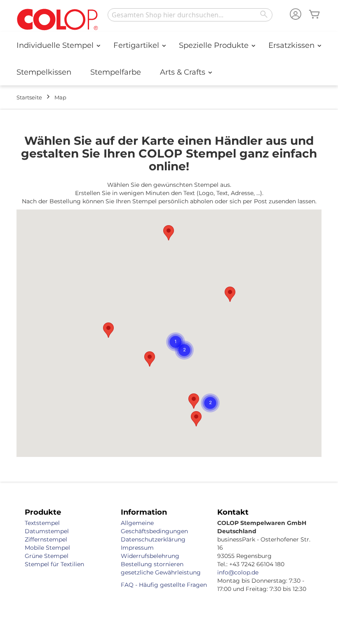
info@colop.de (237, 572)
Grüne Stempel (46, 556)
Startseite (29, 97)
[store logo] (57, 20)
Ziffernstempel (46, 539)
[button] (193, 401)
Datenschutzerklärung (153, 539)
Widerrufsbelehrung (150, 556)
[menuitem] (55, 45)
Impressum (137, 547)
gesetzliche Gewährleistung (161, 572)
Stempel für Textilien (54, 564)
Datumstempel (47, 531)
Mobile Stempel (47, 547)
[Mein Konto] (295, 15)
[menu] (169, 58)
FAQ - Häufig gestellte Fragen (164, 584)
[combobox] (190, 14)
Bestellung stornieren (152, 564)
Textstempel (42, 523)
